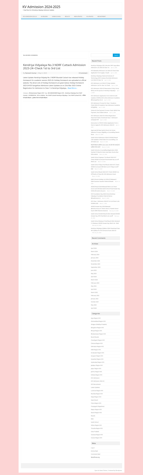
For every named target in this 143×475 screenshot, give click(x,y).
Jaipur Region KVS (96, 368)
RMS (92, 419)
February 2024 (95, 254)
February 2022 (95, 295)
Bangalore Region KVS (97, 327)
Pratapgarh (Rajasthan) (97, 406)
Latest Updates (95, 387)
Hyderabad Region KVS (97, 362)
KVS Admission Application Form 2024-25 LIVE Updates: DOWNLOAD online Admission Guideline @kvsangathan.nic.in (105, 98)
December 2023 (95, 261)
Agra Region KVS (96, 318)
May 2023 (94, 273)
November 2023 (95, 264)
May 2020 (94, 305)
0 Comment (83, 73)
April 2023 (94, 276)
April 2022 (94, 289)
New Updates (78, 16)
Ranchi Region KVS (96, 412)
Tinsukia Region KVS (97, 428)
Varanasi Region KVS (97, 435)
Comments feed (95, 454)
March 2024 (94, 251)
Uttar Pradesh (95, 431)
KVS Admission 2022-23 (97, 381)
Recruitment (102, 16)
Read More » (72, 88)
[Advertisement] (71, 35)
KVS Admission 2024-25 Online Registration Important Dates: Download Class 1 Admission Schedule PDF (104, 118)
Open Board (94, 400)
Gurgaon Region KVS (97, 356)
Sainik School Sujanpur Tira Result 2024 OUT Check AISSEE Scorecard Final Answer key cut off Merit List (105, 159)
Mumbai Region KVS (97, 394)
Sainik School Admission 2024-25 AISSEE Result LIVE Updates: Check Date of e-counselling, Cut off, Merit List (104, 140)
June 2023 (94, 270)
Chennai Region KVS (97, 343)
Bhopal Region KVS (96, 331)
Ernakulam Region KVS (97, 353)
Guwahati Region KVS (97, 359)
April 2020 (94, 308)
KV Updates (89, 16)
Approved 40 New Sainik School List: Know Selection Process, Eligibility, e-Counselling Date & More (105, 132)
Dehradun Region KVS (97, 346)
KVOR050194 (32, 95)
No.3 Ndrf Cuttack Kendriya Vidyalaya (57, 95)
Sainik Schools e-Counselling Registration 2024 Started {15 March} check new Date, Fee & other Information (104, 152)
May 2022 (94, 286)
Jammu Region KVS (96, 371)
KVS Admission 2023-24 (30, 16)
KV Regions (44, 16)
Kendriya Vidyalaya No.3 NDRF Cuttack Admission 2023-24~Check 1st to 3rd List (54, 66)
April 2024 (94, 248)
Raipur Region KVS (96, 409)
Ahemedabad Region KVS (98, 321)
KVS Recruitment (96, 384)
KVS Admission (95, 378)
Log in (93, 448)
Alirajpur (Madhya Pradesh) (99, 324)
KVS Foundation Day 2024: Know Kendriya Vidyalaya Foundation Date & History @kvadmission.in (103, 196)
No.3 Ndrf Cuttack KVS (74, 95)
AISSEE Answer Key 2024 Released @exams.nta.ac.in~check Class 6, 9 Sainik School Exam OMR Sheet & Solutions (104, 209)
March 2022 (94, 292)
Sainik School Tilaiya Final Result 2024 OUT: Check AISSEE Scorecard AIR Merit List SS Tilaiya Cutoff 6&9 (105, 167)
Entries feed (94, 451)
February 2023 (95, 283)
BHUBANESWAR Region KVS (56, 93)
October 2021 (95, 302)
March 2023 (94, 280)
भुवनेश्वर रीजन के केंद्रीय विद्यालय (39, 98)
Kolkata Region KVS (96, 375)
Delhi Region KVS (96, 350)
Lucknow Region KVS (97, 390)
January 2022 (94, 299)
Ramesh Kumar (31, 73)
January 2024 (94, 258)
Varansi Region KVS (96, 438)
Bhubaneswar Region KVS (36, 93)
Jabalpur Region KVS (97, 365)
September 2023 (95, 267)
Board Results (95, 337)
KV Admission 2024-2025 (41, 6)
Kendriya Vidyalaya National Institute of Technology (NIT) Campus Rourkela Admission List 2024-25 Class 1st (104, 78)
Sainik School (56, 16)
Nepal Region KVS (96, 397)
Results (67, 16)
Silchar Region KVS (96, 425)
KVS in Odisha (41, 95)
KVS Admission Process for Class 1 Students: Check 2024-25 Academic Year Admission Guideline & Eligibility (105, 105)
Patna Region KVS (96, 403)
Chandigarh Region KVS (98, 340)
